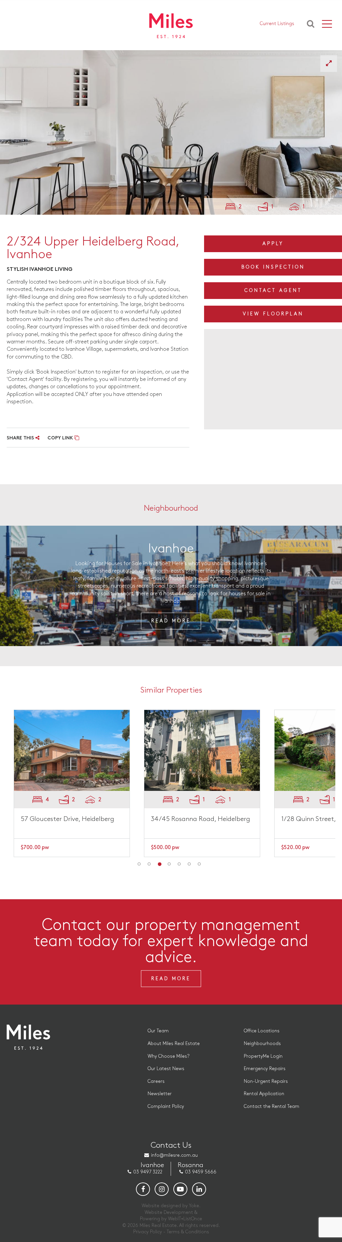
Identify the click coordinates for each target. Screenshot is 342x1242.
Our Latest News (166, 1068)
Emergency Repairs (265, 1068)
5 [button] (179, 864)
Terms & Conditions (188, 1232)
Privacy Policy (147, 1232)
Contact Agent (273, 290)
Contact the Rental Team (271, 1106)
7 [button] (199, 864)
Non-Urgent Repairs (266, 1081)
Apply (273, 243)
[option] (171, 132)
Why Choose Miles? (168, 1056)
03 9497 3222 (147, 1172)
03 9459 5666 (200, 1172)
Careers (156, 1081)
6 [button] (189, 864)
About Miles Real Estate (174, 1043)
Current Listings (277, 23)
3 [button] (159, 864)
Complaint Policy (166, 1106)
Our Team (158, 1031)
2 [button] (149, 864)
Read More (171, 620)
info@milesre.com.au (174, 1155)
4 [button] (169, 864)
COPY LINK (60, 438)
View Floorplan (273, 314)
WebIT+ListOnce (185, 1219)
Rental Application (264, 1094)
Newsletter (160, 1094)
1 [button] (139, 864)
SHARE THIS (21, 438)
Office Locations (262, 1031)
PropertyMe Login (263, 1056)
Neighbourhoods (262, 1043)
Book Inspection (273, 267)
